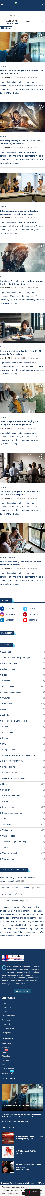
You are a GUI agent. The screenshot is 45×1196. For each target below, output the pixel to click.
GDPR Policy (7, 1024)
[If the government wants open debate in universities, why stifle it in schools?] (22, 187)
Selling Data (6, 1033)
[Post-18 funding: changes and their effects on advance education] (22, 47)
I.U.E (23, 744)
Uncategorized (23, 836)
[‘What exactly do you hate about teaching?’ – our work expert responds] (22, 468)
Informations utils (8, 894)
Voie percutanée (23, 859)
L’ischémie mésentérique (11, 900)
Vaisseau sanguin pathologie (23, 841)
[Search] (42, 5)
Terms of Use (7, 1007)
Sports (4, 1064)
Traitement (23, 830)
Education (23, 726)
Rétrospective (23, 807)
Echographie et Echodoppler (23, 721)
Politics (5, 1052)
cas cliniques (23, 686)
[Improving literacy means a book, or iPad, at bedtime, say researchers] (22, 117)
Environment (23, 732)
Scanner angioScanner (23, 813)
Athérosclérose (23, 669)
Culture (23, 709)
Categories (7, 1038)
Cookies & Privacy (9, 1028)
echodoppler (23, 715)
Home (2, 16)
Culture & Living (8, 1069)
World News (6, 1043)
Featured (23, 738)
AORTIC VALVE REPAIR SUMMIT (16, 1122)
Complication (23, 703)
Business (23, 680)
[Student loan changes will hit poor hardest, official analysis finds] (22, 538)
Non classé (23, 784)
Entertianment (7, 1073)
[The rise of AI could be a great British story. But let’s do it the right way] (22, 257)
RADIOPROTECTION (23, 795)
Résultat (23, 801)
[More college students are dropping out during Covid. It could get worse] (22, 398)
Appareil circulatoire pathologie (23, 657)
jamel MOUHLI (7, 77)
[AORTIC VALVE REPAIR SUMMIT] (8, 1152)
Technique (23, 824)
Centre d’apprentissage (23, 692)
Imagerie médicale (23, 749)
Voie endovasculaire (23, 853)
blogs (23, 675)
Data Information (8, 1016)
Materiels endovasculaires (23, 778)
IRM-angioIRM (23, 767)
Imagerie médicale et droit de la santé (23, 755)
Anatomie (23, 652)
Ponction (23, 790)
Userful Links (9, 998)
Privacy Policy (7, 1003)
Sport (23, 819)
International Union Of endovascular (16, 887)
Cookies (5, 1011)
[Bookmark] (42, 35)
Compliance (6, 1020)
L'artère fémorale (23, 772)
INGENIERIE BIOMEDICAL (23, 761)
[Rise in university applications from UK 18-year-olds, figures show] (22, 328)
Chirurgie (23, 698)
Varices (23, 847)
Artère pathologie (23, 663)
